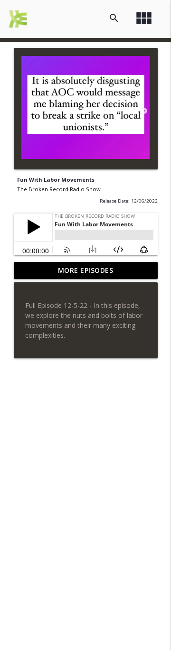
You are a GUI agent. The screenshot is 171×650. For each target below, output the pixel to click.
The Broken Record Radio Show (59, 189)
